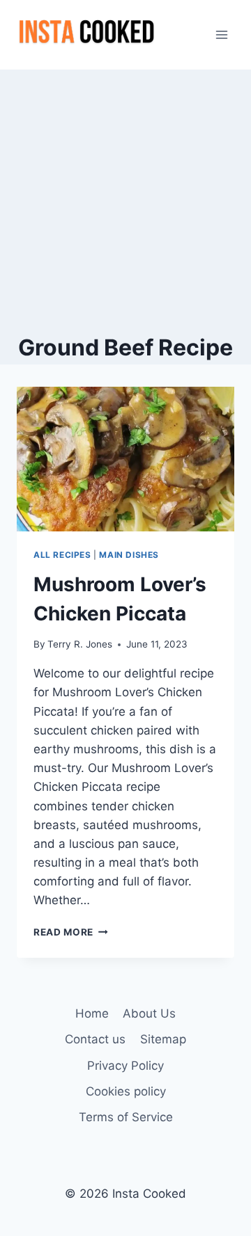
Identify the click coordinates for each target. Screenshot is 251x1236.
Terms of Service (126, 1117)
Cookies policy (126, 1091)
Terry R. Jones (79, 644)
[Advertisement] (125, 202)
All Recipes (62, 554)
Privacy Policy (125, 1066)
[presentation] (125, 459)
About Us (149, 1013)
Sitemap (163, 1039)
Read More (70, 932)
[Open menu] (221, 34)
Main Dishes (129, 554)
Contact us (95, 1039)
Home (92, 1013)
